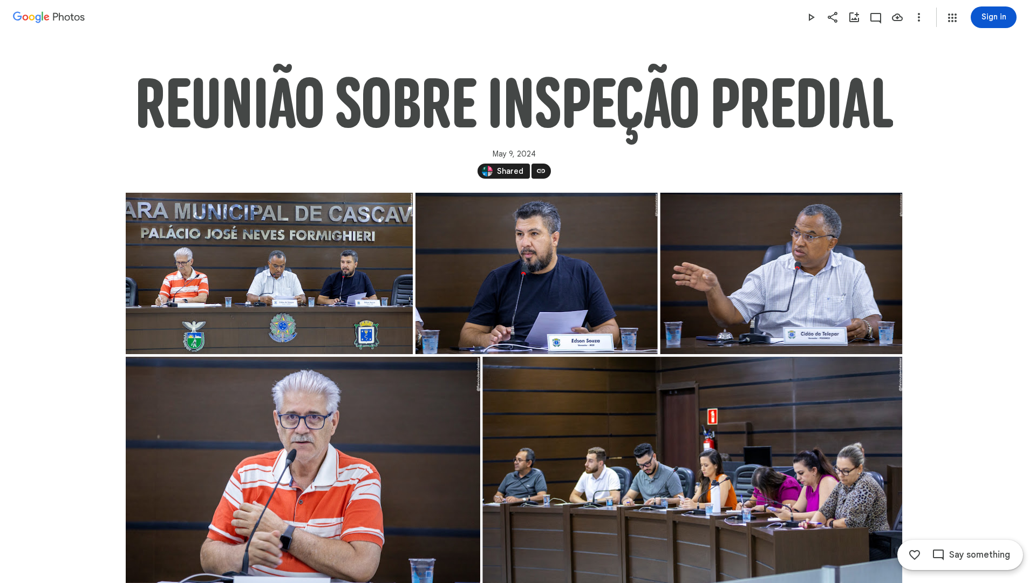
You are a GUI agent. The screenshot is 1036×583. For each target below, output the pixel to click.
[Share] (832, 17)
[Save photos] (897, 17)
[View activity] (876, 17)
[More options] (919, 17)
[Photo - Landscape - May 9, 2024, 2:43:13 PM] (536, 273)
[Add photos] (854, 17)
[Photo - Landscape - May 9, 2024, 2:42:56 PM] (269, 273)
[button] (952, 18)
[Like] (914, 555)
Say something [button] (979, 555)
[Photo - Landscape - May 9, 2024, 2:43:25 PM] (781, 273)
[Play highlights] (811, 17)
